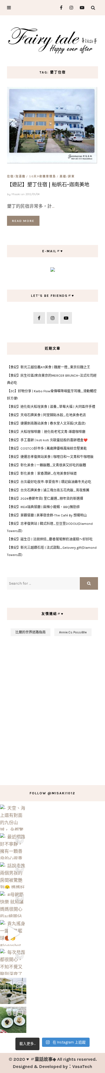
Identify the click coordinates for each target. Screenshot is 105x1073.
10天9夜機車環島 (42, 176)
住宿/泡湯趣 (16, 176)
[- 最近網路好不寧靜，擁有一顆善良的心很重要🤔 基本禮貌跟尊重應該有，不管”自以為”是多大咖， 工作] (13, 846)
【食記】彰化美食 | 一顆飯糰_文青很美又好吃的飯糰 (46, 465)
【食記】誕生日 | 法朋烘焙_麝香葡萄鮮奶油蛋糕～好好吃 (50, 539)
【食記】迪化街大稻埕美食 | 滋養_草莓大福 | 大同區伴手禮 (51, 407)
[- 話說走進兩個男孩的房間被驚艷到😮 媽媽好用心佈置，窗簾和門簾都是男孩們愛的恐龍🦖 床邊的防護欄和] (13, 875)
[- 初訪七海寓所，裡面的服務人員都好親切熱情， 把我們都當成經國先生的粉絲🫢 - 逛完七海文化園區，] (13, 991)
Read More (23, 220)
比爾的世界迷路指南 (30, 632)
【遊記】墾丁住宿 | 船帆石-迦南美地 (48, 185)
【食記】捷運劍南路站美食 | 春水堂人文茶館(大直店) (46, 423)
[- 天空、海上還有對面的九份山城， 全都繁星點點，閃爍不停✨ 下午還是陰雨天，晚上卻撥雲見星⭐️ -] (13, 818)
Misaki (15, 194)
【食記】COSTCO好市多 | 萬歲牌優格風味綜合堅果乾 (47, 448)
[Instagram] (69, 7)
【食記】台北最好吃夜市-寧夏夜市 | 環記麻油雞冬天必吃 (49, 482)
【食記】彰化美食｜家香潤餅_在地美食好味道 (42, 474)
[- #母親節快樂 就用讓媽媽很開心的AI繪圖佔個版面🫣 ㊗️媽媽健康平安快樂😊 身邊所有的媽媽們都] (13, 904)
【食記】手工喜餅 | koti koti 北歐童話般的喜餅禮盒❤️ (47, 440)
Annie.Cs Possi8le (73, 632)
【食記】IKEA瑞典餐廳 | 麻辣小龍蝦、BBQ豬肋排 (43, 507)
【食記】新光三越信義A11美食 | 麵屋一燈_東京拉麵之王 (48, 367)
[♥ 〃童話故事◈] (52, 39)
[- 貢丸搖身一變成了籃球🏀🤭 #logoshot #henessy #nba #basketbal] (13, 933)
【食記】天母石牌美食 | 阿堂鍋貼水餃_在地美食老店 (46, 415)
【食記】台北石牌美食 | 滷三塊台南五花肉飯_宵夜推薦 (48, 490)
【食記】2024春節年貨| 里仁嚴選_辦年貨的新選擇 (45, 499)
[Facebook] (58, 7)
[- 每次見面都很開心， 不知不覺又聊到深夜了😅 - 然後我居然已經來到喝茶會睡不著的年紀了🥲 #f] (13, 962)
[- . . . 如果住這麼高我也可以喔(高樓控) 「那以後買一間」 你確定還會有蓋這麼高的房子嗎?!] (13, 1020)
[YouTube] (80, 7)
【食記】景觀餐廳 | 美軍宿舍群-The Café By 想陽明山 (47, 515)
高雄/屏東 (67, 176)
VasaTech (82, 1066)
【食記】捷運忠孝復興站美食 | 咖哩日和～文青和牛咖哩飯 (50, 457)
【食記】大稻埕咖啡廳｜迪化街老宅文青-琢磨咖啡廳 (46, 432)
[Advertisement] (52, 708)
